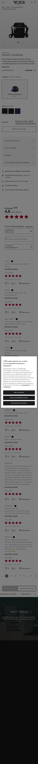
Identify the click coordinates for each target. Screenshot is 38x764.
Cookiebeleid (7, 387)
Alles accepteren (19, 392)
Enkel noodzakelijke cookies (19, 397)
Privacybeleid (25, 385)
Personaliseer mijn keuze (19, 403)
